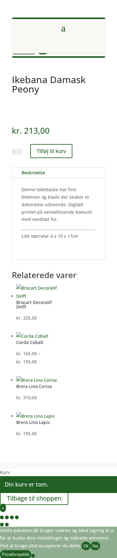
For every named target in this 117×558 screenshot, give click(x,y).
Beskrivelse (33, 173)
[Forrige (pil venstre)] (2, 524)
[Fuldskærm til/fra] (7, 517)
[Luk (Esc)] (17, 517)
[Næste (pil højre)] (7, 524)
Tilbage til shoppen (34, 498)
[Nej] (33, 556)
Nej (95, 546)
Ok (86, 546)
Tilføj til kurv (51, 151)
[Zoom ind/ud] (2, 517)
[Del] (12, 517)
